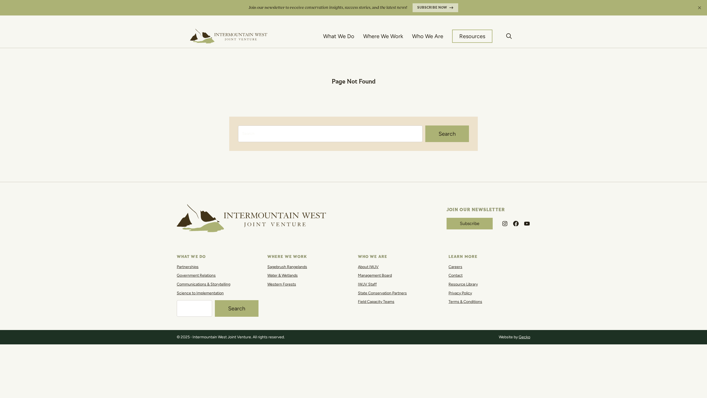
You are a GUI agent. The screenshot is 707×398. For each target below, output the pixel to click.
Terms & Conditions (465, 301)
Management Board (375, 275)
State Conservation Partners (382, 293)
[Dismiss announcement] (699, 8)
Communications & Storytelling (203, 284)
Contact (456, 275)
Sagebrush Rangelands (287, 267)
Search (447, 133)
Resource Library (463, 284)
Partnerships (188, 267)
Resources (472, 36)
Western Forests (281, 284)
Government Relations (196, 275)
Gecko (524, 337)
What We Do (338, 36)
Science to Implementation (200, 293)
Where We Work (383, 36)
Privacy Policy (460, 293)
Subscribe (469, 223)
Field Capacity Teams (376, 301)
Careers (455, 267)
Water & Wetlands (282, 275)
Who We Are (427, 36)
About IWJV (368, 267)
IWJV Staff (367, 284)
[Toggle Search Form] (509, 36)
